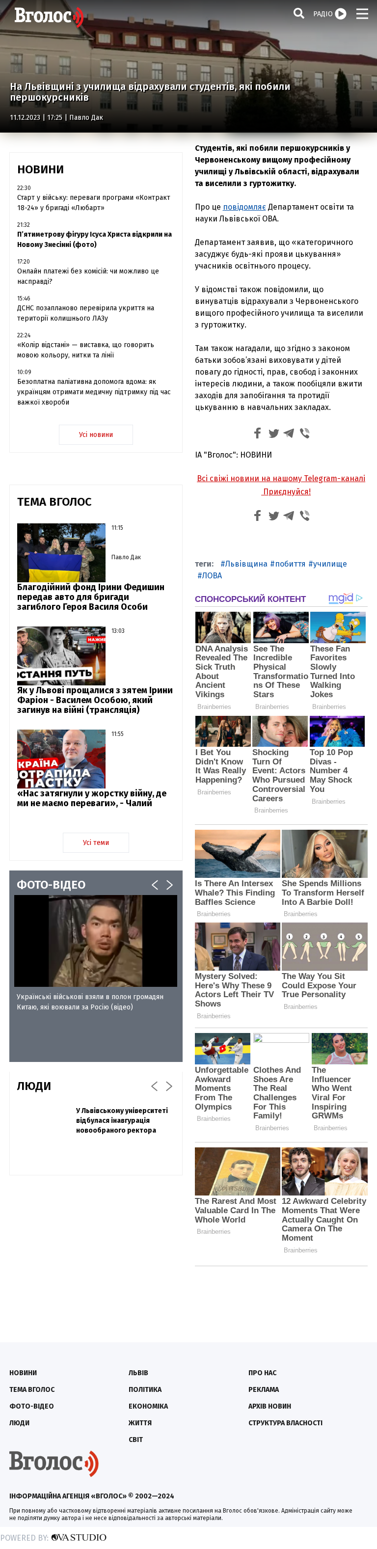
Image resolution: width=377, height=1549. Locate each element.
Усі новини (96, 435)
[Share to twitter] (273, 434)
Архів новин (269, 1406)
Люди (19, 1423)
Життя (140, 1423)
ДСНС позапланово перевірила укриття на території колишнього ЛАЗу (85, 313)
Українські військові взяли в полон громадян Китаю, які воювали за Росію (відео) (90, 1002)
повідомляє (244, 207)
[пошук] (299, 13)
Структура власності (285, 1423)
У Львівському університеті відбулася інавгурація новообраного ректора (122, 1121)
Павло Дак (86, 117)
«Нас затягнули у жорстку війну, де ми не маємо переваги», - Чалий (91, 798)
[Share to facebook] (258, 434)
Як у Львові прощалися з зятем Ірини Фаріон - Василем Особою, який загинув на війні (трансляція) (95, 700)
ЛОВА (212, 575)
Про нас (262, 1373)
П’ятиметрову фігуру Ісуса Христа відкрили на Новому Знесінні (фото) (94, 239)
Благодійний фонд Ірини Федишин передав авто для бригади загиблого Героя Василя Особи (90, 597)
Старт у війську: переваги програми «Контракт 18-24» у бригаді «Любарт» (93, 202)
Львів (138, 1373)
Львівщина (246, 564)
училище (330, 564)
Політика (145, 1390)
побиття (290, 564)
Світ (136, 1440)
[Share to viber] (305, 434)
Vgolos (49, 17)
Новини (23, 1373)
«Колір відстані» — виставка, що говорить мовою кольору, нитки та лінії (85, 350)
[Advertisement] (95, 1254)
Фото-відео (31, 1406)
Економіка (148, 1406)
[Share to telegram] (289, 434)
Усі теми (96, 843)
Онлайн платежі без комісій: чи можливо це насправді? (88, 276)
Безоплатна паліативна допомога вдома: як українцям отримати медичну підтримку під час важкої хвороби (94, 392)
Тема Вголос (31, 1390)
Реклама (263, 1390)
